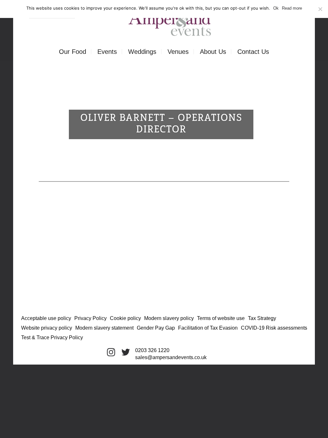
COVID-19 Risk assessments (274, 328)
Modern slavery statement (104, 328)
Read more (292, 8)
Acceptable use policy (46, 318)
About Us (213, 51)
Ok (276, 8)
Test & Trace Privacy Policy (52, 337)
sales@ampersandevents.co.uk (171, 357)
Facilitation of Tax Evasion (208, 328)
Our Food (72, 51)
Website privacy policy (46, 328)
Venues (178, 51)
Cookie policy (125, 318)
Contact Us (253, 51)
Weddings (142, 51)
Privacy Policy (90, 318)
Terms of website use (221, 318)
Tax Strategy (262, 318)
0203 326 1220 (152, 350)
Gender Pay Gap (156, 328)
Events (107, 51)
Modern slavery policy (169, 318)
